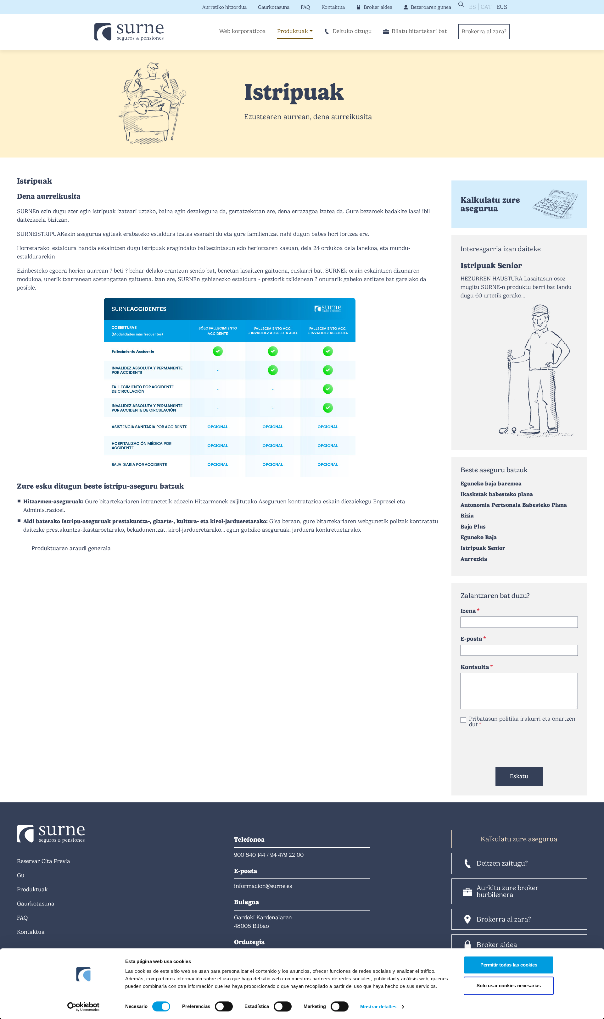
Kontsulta (475, 667)
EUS (501, 6)
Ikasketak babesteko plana (497, 494)
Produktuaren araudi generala (71, 548)
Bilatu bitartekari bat (419, 31)
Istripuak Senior (491, 265)
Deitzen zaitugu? (502, 863)
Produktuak (292, 31)
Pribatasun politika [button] (494, 718)
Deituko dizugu (352, 31)
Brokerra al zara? (483, 31)
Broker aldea (378, 7)
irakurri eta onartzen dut (522, 721)
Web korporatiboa (242, 31)
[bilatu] (460, 4)
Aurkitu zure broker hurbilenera (508, 891)
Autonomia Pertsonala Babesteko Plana (514, 504)
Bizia (467, 515)
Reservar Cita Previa (43, 861)
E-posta (471, 638)
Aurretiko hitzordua (224, 7)
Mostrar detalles (378, 1006)
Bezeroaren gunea (431, 7)
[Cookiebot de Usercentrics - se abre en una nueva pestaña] (83, 1006)
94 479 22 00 (287, 854)
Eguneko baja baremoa (491, 483)
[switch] (224, 1006)
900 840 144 (249, 854)
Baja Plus (473, 526)
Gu (21, 875)
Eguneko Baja (479, 537)
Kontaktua (333, 7)
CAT (486, 6)
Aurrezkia (474, 559)
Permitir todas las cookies (508, 964)
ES (472, 6)
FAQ (305, 7)
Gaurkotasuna (273, 7)
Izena (468, 610)
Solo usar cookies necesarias (509, 985)
